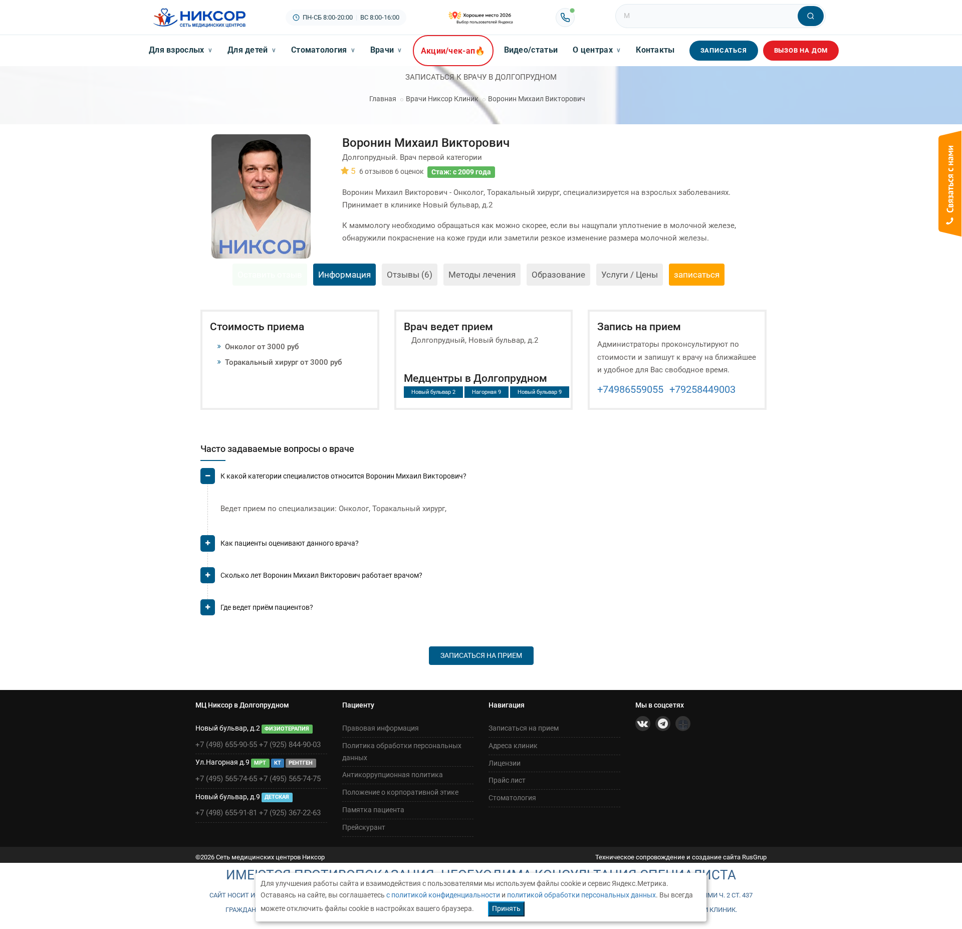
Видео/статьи (531, 50)
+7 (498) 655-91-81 (226, 812)
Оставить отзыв (269, 275)
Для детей (251, 50)
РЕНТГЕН (301, 763)
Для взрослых (180, 50)
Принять (506, 908)
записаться (696, 275)
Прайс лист (507, 780)
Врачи (386, 50)
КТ (277, 763)
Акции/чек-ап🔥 (453, 51)
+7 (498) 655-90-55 (226, 744)
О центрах (597, 50)
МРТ (260, 763)
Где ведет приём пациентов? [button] (266, 607)
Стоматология (323, 50)
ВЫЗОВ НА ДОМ (801, 50)
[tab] (483, 480)
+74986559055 (630, 389)
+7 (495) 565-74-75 (290, 778)
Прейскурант (363, 827)
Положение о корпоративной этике (400, 792)
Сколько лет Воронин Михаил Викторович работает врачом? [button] (321, 575)
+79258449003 (702, 389)
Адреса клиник (513, 746)
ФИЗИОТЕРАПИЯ (287, 729)
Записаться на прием (524, 728)
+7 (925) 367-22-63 (290, 812)
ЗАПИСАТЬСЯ (723, 50)
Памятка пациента (373, 810)
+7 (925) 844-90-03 (290, 744)
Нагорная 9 (486, 392)
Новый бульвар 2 (433, 392)
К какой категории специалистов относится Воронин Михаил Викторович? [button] (343, 476)
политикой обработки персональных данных (581, 895)
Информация (344, 275)
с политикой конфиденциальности (443, 895)
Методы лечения (482, 275)
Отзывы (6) (409, 275)
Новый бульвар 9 (540, 392)
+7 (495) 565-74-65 (226, 778)
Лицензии (505, 763)
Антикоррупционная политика (392, 775)
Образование (558, 275)
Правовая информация (380, 728)
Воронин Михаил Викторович (536, 99)
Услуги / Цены (629, 275)
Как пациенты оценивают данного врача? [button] (289, 543)
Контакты (655, 50)
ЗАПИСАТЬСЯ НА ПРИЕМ (481, 655)
